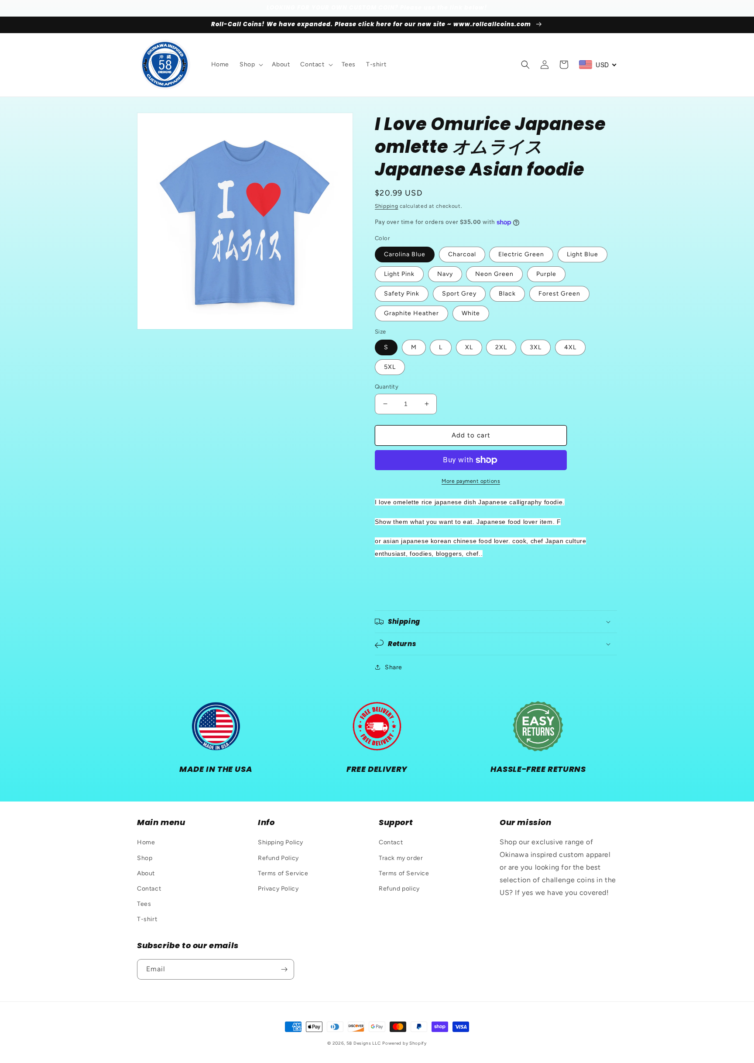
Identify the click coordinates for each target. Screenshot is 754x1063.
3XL (536, 347)
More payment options (471, 481)
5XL (390, 367)
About (146, 873)
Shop (144, 858)
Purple (546, 274)
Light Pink (399, 274)
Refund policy (399, 888)
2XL (501, 347)
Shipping (386, 206)
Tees (144, 904)
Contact (149, 888)
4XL (570, 347)
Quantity (386, 386)
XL (469, 347)
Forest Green (559, 293)
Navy (445, 274)
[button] (250, 64)
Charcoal (462, 254)
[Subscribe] (284, 969)
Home (146, 842)
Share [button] (393, 667)
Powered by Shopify (404, 1043)
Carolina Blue (404, 254)
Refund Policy (278, 858)
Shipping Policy (280, 842)
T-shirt (147, 919)
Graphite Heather (411, 313)
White (471, 313)
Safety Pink (401, 293)
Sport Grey (459, 293)
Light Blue (582, 254)
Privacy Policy (278, 888)
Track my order (401, 858)
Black (507, 293)
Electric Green (521, 254)
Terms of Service (283, 873)
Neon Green (494, 274)
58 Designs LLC (363, 1043)
